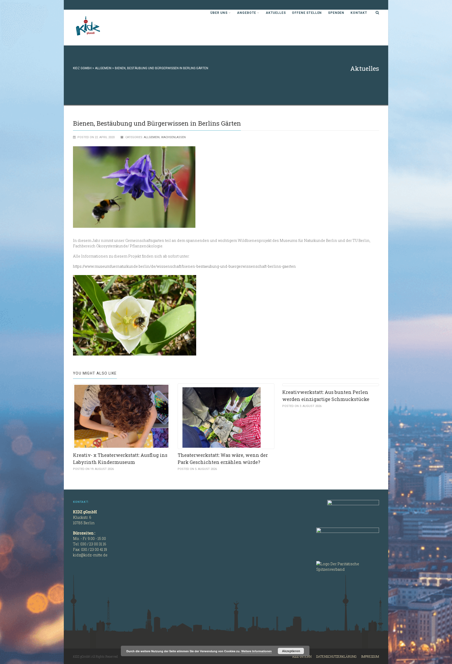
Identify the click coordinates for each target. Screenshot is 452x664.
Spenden (336, 13)
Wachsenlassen (173, 137)
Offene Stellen (307, 13)
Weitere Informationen (256, 651)
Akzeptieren (291, 651)
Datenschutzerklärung (336, 656)
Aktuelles (276, 13)
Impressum (370, 656)
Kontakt (359, 13)
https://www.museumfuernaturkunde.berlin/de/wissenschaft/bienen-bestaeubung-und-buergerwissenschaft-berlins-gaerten (184, 266)
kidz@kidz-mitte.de (90, 554)
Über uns (219, 13)
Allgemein (152, 137)
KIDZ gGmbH (112, 28)
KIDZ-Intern (302, 656)
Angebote (246, 13)
